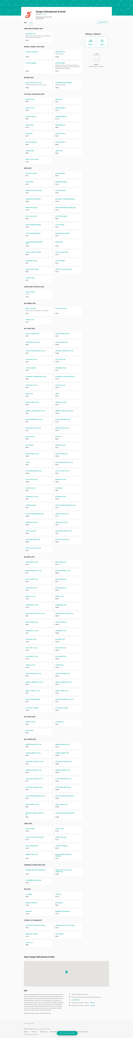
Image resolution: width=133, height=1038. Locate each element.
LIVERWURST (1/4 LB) (31, 630)
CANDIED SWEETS (60, 108)
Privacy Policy (53, 1031)
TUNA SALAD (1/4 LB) (61, 522)
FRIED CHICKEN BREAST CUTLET (64, 699)
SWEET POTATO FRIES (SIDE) (63, 269)
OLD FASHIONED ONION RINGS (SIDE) (34, 242)
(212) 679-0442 (39, 18)
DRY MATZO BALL (30, 722)
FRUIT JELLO (29, 942)
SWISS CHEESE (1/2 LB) (32, 804)
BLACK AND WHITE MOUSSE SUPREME (63, 855)
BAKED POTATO (29, 99)
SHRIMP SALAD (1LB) (31, 522)
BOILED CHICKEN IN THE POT (33, 82)
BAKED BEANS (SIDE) (61, 182)
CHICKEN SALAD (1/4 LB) (32, 342)
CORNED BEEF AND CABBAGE (63, 82)
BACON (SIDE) (29, 182)
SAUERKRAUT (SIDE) (31, 260)
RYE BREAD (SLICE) (30, 505)
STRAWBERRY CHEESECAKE (33, 880)
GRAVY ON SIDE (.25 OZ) (32, 402)
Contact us (34, 1031)
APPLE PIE (58, 894)
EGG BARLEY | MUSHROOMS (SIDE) (65, 199)
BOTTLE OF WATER (60, 308)
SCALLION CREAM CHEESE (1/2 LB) (35, 796)
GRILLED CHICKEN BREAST (33, 699)
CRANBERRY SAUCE (60, 368)
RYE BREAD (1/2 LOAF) (31, 496)
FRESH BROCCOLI (60, 125)
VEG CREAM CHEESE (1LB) (32, 539)
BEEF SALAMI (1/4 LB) (31, 579)
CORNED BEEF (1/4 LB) (31, 605)
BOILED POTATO (30, 108)
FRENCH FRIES (29, 125)
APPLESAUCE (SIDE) (31, 173)
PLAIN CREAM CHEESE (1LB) (33, 471)
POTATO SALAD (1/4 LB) (62, 471)
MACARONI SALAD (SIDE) (62, 233)
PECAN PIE (28, 911)
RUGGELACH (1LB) (60, 479)
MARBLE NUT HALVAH (31, 934)
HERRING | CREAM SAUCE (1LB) (64, 411)
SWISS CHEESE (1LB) (61, 804)
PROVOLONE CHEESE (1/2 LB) (33, 787)
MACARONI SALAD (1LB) (62, 428)
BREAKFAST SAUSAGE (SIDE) (33, 190)
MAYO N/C (58, 436)
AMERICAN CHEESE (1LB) (62, 744)
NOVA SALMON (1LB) (61, 453)
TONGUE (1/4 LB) (30, 665)
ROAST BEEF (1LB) (60, 648)
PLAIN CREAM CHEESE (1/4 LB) (64, 462)
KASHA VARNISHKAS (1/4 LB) (33, 419)
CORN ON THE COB (30, 116)
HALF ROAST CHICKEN (31, 708)
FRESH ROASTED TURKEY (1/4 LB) (35, 613)
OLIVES (27, 462)
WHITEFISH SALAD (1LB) (62, 539)
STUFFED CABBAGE (31, 63)
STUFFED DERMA (60, 63)
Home (25, 1029)
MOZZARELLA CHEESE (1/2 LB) (34, 761)
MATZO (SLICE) (29, 436)
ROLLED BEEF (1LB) (60, 656)
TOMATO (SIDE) (29, 278)
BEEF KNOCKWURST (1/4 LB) (33, 570)
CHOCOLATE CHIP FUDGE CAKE (34, 837)
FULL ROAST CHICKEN (61, 708)
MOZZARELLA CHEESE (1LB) (63, 761)
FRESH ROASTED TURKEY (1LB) (64, 613)
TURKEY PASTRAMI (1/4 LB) (33, 673)
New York (32, 1029)
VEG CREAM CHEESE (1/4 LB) (63, 531)
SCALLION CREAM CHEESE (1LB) (34, 514)
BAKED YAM (58, 99)
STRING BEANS (29, 150)
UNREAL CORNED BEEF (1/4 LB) (34, 682)
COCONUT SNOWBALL (61, 846)
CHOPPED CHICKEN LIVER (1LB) (64, 351)
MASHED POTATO (60, 133)
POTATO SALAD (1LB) (31, 479)
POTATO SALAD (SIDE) (61, 252)
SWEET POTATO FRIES (31, 159)
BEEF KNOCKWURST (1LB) (62, 570)
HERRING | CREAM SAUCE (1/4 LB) (34, 411)
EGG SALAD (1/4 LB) (31, 385)
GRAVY (57, 393)
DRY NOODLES (29, 730)
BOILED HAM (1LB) (60, 588)
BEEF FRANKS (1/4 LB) (31, 562)
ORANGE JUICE (29, 319)
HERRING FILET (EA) (61, 402)
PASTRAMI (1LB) (60, 639)
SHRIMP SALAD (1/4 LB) (62, 514)
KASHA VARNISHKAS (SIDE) (33, 225)
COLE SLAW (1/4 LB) (31, 359)
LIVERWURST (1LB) (60, 630)
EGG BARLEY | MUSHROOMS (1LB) (64, 376)
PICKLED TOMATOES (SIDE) (33, 252)
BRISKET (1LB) (59, 596)
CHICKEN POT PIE (30, 33)
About (31, 22)
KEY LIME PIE (59, 903)
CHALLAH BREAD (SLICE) (62, 333)
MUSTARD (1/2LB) (60, 445)
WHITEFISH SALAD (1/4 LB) (33, 548)
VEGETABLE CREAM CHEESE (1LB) (65, 813)
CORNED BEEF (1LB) (60, 605)
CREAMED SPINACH (60, 116)
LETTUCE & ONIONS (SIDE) (32, 233)
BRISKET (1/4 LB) (30, 596)
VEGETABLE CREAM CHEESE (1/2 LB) (34, 813)
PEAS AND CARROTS (31, 142)
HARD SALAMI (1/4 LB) (31, 622)
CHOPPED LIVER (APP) (31, 52)
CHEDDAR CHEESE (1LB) (62, 753)
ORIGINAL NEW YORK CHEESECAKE (35, 870)
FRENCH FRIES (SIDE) (31, 207)
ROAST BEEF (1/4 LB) (31, 648)
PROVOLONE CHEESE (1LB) (63, 787)
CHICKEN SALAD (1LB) (61, 342)
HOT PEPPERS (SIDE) (61, 216)
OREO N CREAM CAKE (31, 846)
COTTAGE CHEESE (30, 368)
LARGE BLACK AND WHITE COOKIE (35, 925)
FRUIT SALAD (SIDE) (31, 216)
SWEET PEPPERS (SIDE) (32, 269)
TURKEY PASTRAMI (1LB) (62, 673)
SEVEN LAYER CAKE (60, 837)
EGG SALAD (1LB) (60, 385)
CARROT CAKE (59, 828)
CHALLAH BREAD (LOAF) (32, 333)
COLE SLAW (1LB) (60, 359)
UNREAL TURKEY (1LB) (61, 690)
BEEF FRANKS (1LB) (60, 562)
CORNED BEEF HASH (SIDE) (33, 199)
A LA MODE (28, 894)
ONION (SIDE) (59, 242)
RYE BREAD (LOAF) (60, 496)
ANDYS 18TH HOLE (30, 308)
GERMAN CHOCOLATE (31, 854)
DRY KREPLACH (59, 722)
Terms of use (43, 1031)
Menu (25, 22)
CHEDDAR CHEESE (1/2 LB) (32, 753)
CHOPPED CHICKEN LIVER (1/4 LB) (35, 351)
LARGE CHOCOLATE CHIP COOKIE (64, 925)
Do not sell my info (82, 1031)
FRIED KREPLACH (60, 52)
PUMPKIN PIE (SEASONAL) (62, 911)
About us (26, 1031)
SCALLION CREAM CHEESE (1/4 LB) (65, 505)
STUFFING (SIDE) (60, 260)
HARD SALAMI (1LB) (61, 622)
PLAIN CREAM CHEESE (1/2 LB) (34, 778)
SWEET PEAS (59, 150)
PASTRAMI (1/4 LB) (30, 639)
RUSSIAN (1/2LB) (30, 488)
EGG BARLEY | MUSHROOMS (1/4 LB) (35, 376)
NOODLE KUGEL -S (30, 292)
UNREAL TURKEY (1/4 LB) (32, 690)
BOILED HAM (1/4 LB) (31, 588)
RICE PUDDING (59, 934)
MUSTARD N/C (29, 445)
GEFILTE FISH (29, 393)
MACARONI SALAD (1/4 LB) (33, 428)
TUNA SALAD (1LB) (30, 531)
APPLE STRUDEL (30, 828)
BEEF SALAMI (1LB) (60, 579)
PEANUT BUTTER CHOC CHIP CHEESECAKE (63, 870)
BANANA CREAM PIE (31, 903)
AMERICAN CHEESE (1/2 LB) (33, 744)
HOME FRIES (28, 133)
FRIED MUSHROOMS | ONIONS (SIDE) (65, 207)
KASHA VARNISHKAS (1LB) (62, 419)
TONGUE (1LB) (59, 665)
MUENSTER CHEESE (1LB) (62, 770)
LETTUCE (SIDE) (59, 225)
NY (28, 1029)
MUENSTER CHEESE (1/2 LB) (33, 770)
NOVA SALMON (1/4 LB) (32, 453)
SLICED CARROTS (60, 142)
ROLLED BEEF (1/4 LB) (31, 656)
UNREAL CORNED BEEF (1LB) (63, 682)
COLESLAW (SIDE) (60, 190)
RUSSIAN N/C (59, 488)
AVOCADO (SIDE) (60, 173)
